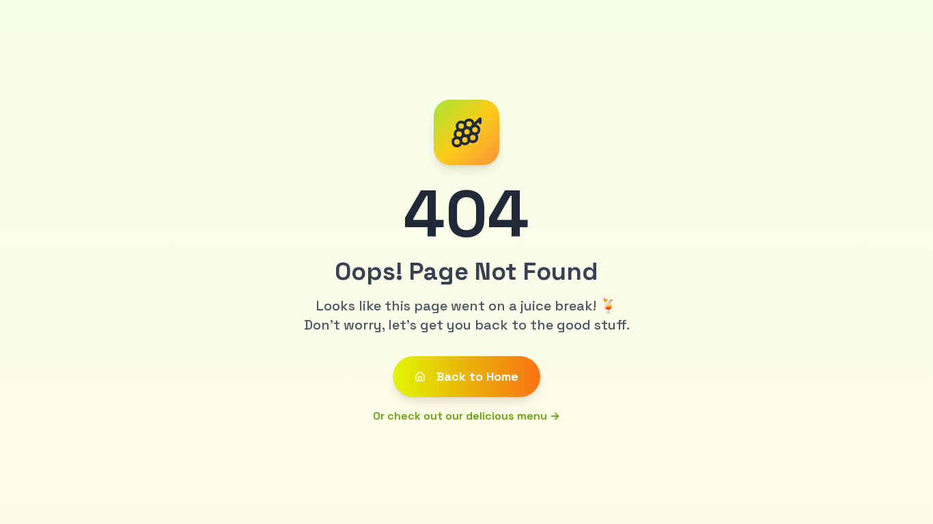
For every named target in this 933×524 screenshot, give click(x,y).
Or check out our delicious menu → (466, 416)
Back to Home (477, 376)
